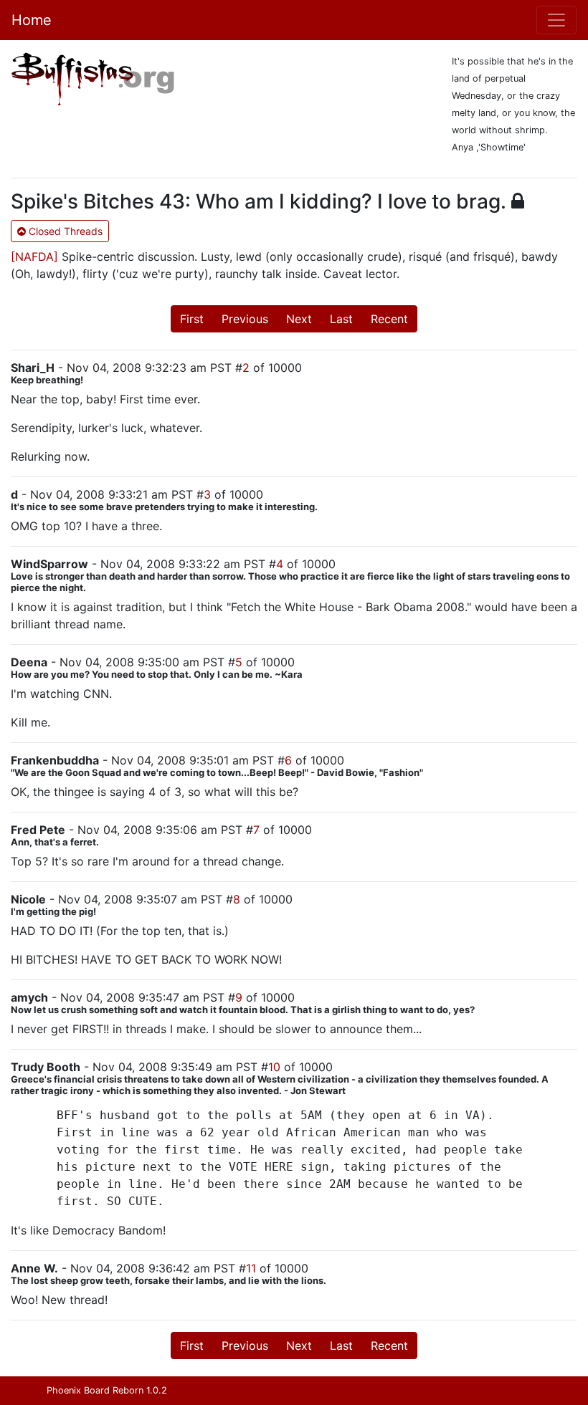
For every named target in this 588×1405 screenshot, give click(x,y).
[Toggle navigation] (556, 20)
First (192, 319)
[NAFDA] (34, 256)
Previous (245, 319)
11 (251, 1268)
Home (31, 20)
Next (299, 319)
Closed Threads (64, 231)
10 (274, 1067)
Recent (389, 319)
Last (341, 319)
